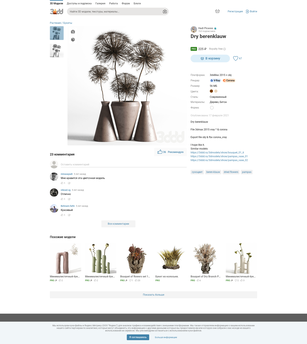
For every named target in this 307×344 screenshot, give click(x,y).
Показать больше (153, 294)
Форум (126, 3)
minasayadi (67, 174)
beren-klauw (213, 172)
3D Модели (56, 3)
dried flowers (231, 172)
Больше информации (166, 337)
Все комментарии (118, 223)
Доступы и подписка (79, 3)
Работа (113, 3)
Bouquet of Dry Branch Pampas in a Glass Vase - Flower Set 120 (206, 276)
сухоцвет (197, 172)
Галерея (100, 3)
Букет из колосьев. (166, 276)
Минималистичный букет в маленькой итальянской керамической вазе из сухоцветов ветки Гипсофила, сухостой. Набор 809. (65, 276)
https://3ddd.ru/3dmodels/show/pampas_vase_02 (219, 160)
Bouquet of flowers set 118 (135, 276)
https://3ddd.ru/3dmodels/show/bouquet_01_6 (217, 152)
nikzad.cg (66, 190)
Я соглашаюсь (138, 337)
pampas (246, 172)
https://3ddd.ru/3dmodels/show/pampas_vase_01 (219, 156)
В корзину (212, 58)
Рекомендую (173, 152)
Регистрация (235, 11)
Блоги (137, 3)
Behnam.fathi (68, 206)
